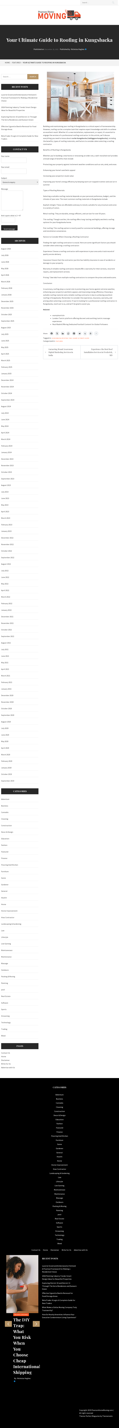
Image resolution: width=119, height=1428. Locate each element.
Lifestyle (4, 937)
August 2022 (6, 564)
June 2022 (5, 577)
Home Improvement (9, 911)
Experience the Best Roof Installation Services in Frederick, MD (98, 352)
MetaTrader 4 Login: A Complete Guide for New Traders (19, 137)
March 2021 (5, 675)
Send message (9, 229)
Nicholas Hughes (77, 49)
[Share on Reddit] (79, 333)
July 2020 (4, 728)
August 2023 (6, 485)
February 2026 (6, 288)
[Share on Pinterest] (74, 333)
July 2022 (4, 570)
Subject (4, 178)
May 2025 (4, 347)
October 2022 (6, 551)
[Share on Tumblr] (85, 333)
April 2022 (5, 590)
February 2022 (6, 603)
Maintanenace (6, 950)
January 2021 (6, 689)
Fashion (4, 845)
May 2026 (4, 268)
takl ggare (73, 338)
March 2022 (5, 597)
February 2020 (6, 761)
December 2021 (7, 616)
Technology (6, 1022)
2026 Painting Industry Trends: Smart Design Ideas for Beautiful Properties (18, 108)
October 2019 (6, 774)
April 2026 (5, 275)
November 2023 (7, 465)
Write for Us (6, 1064)
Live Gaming (6, 943)
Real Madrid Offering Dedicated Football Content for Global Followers (80, 324)
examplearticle (58, 315)
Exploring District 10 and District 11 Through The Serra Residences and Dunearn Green (19, 118)
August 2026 (6, 249)
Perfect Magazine (93, 1416)
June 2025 (5, 341)
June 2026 (5, 262)
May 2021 (4, 662)
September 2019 (7, 781)
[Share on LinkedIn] (63, 333)
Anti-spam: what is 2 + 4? (11, 215)
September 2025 (7, 321)
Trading (4, 1029)
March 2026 (5, 281)
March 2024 (5, 439)
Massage (4, 963)
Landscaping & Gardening (11, 924)
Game (3, 878)
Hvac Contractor (7, 917)
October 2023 (6, 472)
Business (4, 806)
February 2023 (6, 524)
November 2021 (7, 623)
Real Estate (5, 996)
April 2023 (5, 511)
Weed (3, 1036)
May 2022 (4, 584)
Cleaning (4, 819)
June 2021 (5, 656)
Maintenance (6, 957)
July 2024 (4, 413)
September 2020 (7, 715)
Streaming (5, 1016)
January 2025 (6, 373)
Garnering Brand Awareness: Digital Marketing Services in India (60, 352)
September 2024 (7, 400)
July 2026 (4, 255)
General (4, 891)
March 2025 (5, 360)
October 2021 (6, 630)
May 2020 (4, 741)
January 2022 (6, 610)
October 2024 (6, 393)
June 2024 (5, 419)
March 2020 (5, 754)
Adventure (5, 799)
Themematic (107, 1416)
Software (4, 1003)
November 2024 (7, 386)
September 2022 (7, 557)
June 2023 (5, 498)
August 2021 (6, 643)
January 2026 (6, 295)
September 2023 (7, 479)
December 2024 (7, 380)
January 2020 (6, 768)
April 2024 (5, 432)
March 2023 (5, 518)
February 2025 (6, 367)
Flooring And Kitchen (9, 865)
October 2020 (6, 708)
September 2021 (7, 636)
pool (3, 989)
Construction (6, 825)
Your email (5, 167)
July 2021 (4, 649)
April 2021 (5, 669)
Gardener (4, 884)
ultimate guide (83, 338)
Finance (4, 858)
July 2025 (4, 334)
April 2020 (5, 748)
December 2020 (7, 695)
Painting (4, 983)
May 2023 (4, 505)
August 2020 (6, 722)
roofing (65, 338)
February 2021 (6, 682)
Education (5, 838)
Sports (4, 1009)
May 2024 (4, 426)
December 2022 (7, 538)
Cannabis (4, 812)
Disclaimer (5, 1060)
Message (4, 189)
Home (3, 904)
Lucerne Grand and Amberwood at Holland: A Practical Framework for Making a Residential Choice (19, 98)
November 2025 (7, 308)
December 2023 (7, 459)
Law (2, 930)
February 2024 (6, 446)
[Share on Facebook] (51, 333)
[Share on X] (57, 333)
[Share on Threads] (90, 333)
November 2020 (7, 702)
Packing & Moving (8, 976)
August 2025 (6, 327)
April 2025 (5, 354)
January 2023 (6, 531)
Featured (59, 341)
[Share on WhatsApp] (68, 333)
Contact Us (5, 1053)
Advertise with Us (8, 1067)
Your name (5, 156)
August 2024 (6, 406)
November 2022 (7, 544)
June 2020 (5, 735)
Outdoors (5, 970)
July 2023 (4, 492)
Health (4, 898)
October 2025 (6, 314)
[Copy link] (96, 333)
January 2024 (6, 452)
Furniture (5, 871)
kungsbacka (56, 338)
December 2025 (7, 301)
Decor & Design (7, 832)
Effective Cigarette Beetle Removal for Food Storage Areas (18, 128)
